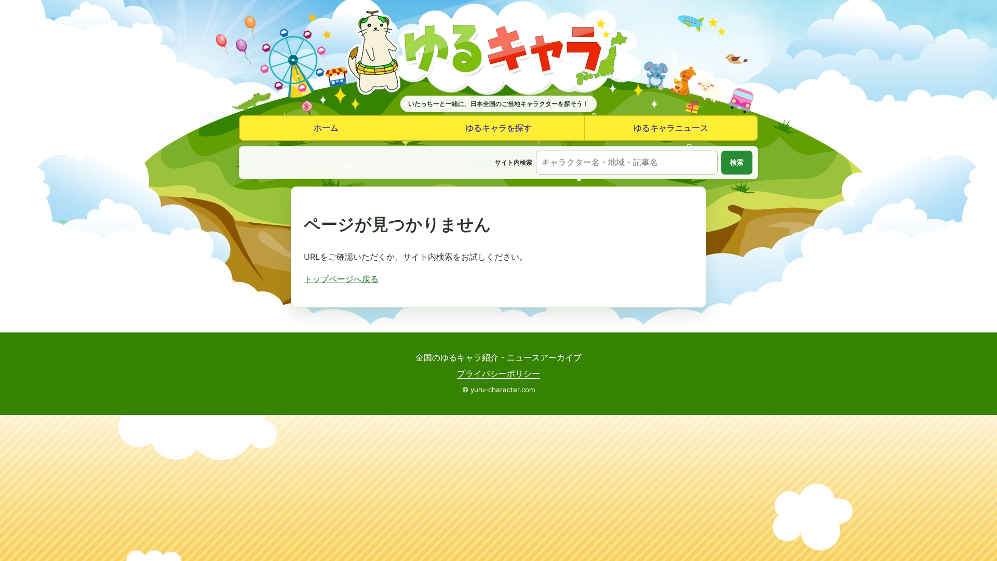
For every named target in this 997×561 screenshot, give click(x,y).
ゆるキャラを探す (498, 128)
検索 (737, 162)
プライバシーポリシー (498, 373)
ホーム (326, 128)
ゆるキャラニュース (671, 128)
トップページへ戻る (341, 279)
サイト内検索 (513, 162)
